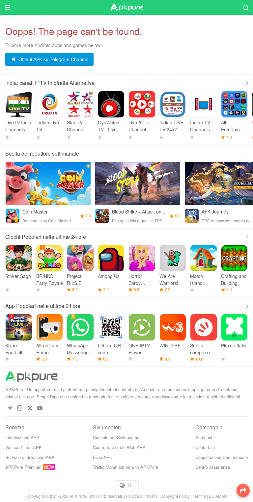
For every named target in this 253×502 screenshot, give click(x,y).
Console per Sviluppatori (116, 437)
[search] (245, 7)
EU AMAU (218, 496)
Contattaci (205, 447)
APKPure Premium (23, 467)
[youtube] (40, 408)
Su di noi (203, 437)
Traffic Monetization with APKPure (125, 467)
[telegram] (9, 408)
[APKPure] (126, 8)
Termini (199, 496)
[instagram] (19, 408)
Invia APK (102, 457)
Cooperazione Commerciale (221, 457)
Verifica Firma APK (23, 447)
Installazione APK (22, 437)
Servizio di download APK (30, 457)
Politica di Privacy (141, 496)
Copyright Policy (175, 496)
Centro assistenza (212, 467)
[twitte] (30, 408)
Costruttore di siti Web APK (119, 447)
